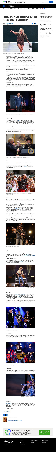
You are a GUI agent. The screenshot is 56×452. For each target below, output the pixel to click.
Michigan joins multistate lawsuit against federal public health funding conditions (46, 17)
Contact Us (21, 440)
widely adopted (17, 208)
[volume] (6, 6)
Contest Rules (33, 442)
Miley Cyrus (26, 255)
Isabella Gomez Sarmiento (9, 23)
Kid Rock (7, 162)
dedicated (19, 296)
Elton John (15, 86)
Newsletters (38, 8)
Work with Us (21, 442)
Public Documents (22, 444)
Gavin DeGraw (8, 403)
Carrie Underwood (13, 73)
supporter (18, 162)
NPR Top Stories (8, 411)
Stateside (7, 8)
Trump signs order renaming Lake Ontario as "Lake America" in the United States (46, 24)
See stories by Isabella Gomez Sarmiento (15, 420)
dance (9, 203)
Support (33, 8)
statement (22, 214)
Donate (51, 2)
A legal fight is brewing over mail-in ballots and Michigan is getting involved (46, 20)
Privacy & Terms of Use (45, 440)
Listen (24, 8)
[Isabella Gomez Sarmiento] (5, 419)
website (21, 261)
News (3, 8)
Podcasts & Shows (13, 8)
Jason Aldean (17, 294)
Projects (19, 8)
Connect (28, 8)
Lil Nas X (27, 254)
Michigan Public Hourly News (34, 440)
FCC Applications (44, 442)
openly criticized (32, 255)
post (16, 203)
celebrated (25, 166)
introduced (23, 294)
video (16, 85)
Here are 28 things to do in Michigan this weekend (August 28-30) (46, 29)
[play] (3, 6)
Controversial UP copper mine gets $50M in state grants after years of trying (46, 33)
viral (7, 203)
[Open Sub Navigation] (30, 8)
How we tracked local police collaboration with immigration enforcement (44, 36)
